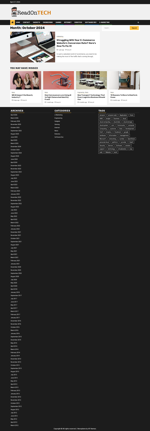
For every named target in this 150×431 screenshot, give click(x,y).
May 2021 (14, 251)
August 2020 (15, 276)
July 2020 (14, 279)
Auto (131, 115)
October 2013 (15, 365)
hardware (103, 135)
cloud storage (127, 122)
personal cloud (104, 142)
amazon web (112, 115)
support (102, 149)
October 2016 (15, 327)
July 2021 (14, 248)
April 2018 (14, 289)
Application (123, 115)
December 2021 (16, 232)
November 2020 (16, 270)
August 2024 (15, 156)
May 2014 (14, 343)
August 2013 (15, 371)
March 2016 (14, 330)
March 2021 (14, 257)
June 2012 (14, 416)
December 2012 (16, 397)
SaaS (131, 142)
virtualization (122, 149)
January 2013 (15, 394)
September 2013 (16, 368)
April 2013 (14, 384)
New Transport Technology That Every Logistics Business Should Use (91, 97)
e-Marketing (104, 22)
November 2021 (16, 235)
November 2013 (16, 362)
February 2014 (15, 352)
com (112, 125)
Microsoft (103, 139)
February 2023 (15, 191)
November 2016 (16, 324)
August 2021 (15, 245)
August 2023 (15, 175)
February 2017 (15, 314)
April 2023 (14, 184)
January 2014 (15, 355)
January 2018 (15, 292)
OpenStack (131, 139)
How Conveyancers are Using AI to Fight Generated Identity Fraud (58, 97)
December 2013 (16, 359)
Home (18, 22)
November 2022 (16, 200)
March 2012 (14, 425)
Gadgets (36, 22)
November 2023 (16, 169)
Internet (68, 22)
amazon (102, 115)
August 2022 (15, 207)
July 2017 (14, 298)
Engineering (48, 22)
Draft (101, 132)
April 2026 (14, 115)
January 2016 (15, 333)
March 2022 (14, 222)
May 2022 (14, 216)
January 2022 (15, 229)
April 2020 (14, 286)
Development (130, 128)
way (131, 149)
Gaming (58, 22)
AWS (101, 118)
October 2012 (15, 403)
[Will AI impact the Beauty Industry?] (25, 80)
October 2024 (15, 150)
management (124, 135)
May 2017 (14, 305)
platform (115, 142)
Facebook (118, 132)
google (126, 132)
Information (113, 135)
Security (102, 145)
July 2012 (14, 413)
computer (131, 125)
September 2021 (16, 241)
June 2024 (14, 159)
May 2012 (14, 419)
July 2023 (14, 178)
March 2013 (14, 387)
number (121, 139)
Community (121, 125)
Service (110, 145)
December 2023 (16, 165)
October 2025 (15, 127)
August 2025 (15, 134)
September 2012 (16, 406)
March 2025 (14, 143)
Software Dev (90, 22)
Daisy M (69, 50)
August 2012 (15, 409)
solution (127, 145)
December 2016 (16, 321)
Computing (103, 128)
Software (119, 145)
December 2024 (16, 146)
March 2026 (14, 118)
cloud (124, 118)
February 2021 (15, 260)
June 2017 (14, 302)
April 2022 (14, 219)
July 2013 (14, 375)
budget (108, 118)
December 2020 (16, 267)
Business (116, 118)
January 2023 (15, 194)
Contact (26, 22)
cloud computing (105, 122)
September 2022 (16, 203)
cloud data (116, 122)
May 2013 (14, 381)
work (115, 152)
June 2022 (14, 213)
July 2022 (14, 210)
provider (123, 142)
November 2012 (16, 400)
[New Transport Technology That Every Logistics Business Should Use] (91, 80)
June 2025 (14, 137)
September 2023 (16, 172)
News (13, 92)
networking (112, 139)
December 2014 (16, 340)
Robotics (78, 22)
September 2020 (16, 273)
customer (113, 128)
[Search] (138, 22)
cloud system (104, 125)
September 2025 (16, 131)
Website (108, 152)
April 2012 (14, 422)
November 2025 (16, 124)
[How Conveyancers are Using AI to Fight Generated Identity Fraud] (58, 80)
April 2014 (14, 346)
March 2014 (14, 349)
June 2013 (14, 378)
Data (120, 128)
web (101, 152)
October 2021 (15, 238)
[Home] (12, 22)
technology (111, 149)
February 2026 (15, 121)
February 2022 (15, 226)
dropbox (108, 132)
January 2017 (15, 317)
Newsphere (81, 429)
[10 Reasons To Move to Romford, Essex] (124, 80)
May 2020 (14, 283)
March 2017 (14, 311)
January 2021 (15, 264)
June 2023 (14, 181)
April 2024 (14, 162)
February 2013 (15, 390)
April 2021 (14, 254)
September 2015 (16, 336)
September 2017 (16, 295)
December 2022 (16, 197)
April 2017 (14, 308)
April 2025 (14, 140)
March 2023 (14, 188)
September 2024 (16, 153)
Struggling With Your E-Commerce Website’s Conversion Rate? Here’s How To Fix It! (76, 43)
